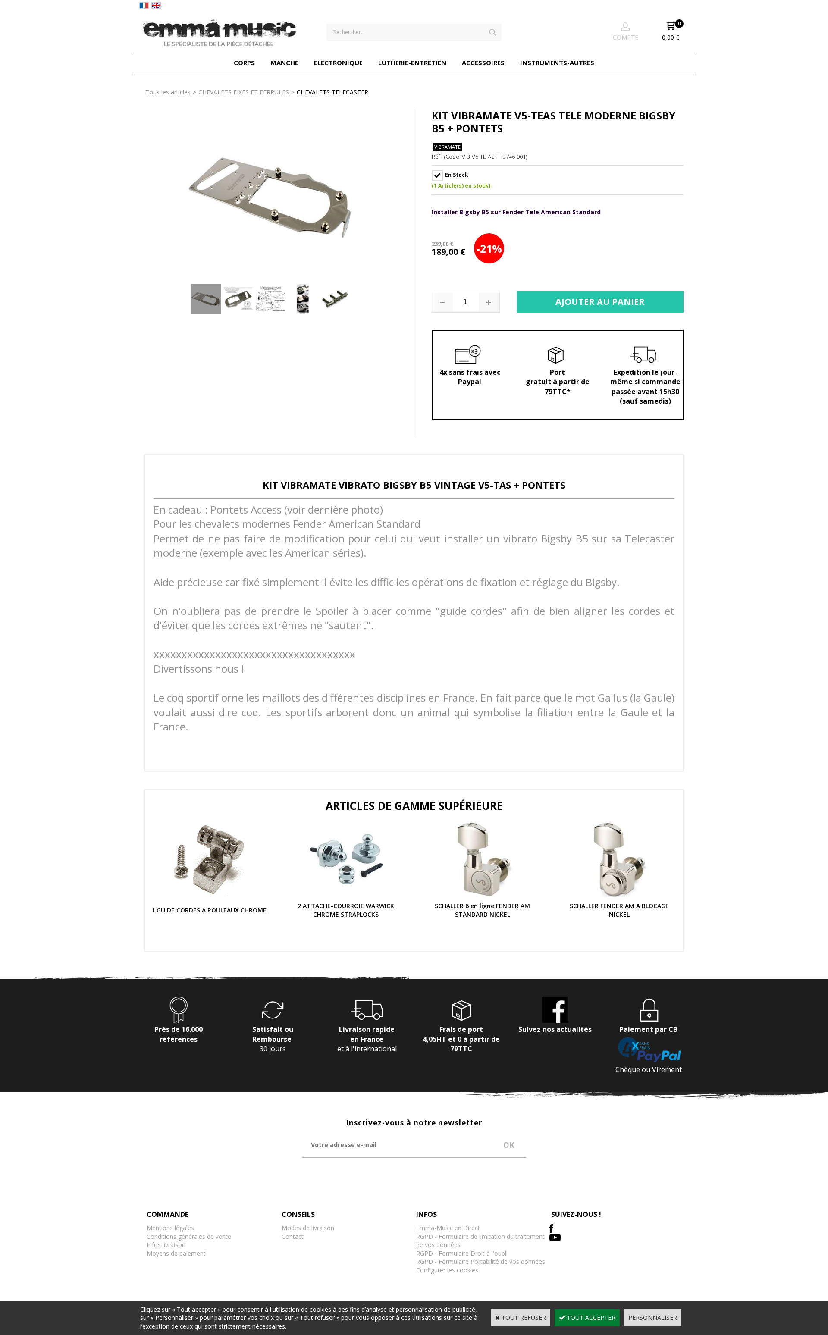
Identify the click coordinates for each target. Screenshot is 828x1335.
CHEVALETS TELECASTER (332, 92)
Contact (293, 1236)
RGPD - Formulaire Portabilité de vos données (480, 1261)
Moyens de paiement (176, 1253)
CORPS (244, 62)
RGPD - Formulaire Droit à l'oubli (462, 1253)
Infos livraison (166, 1245)
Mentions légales (170, 1228)
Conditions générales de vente (189, 1236)
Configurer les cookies (447, 1270)
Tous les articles (168, 92)
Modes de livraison (308, 1228)
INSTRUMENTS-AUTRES (557, 62)
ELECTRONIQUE (338, 62)
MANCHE (284, 62)
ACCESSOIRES (483, 62)
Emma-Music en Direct (448, 1228)
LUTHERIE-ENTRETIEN (412, 62)
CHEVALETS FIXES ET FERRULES (243, 92)
